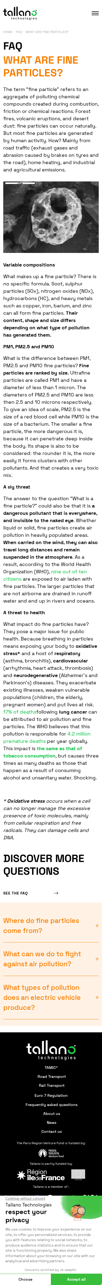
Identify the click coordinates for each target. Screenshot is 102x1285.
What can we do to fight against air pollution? (42, 959)
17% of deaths (19, 712)
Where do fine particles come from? (41, 925)
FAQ (19, 32)
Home (7, 32)
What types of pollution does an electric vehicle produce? (42, 997)
